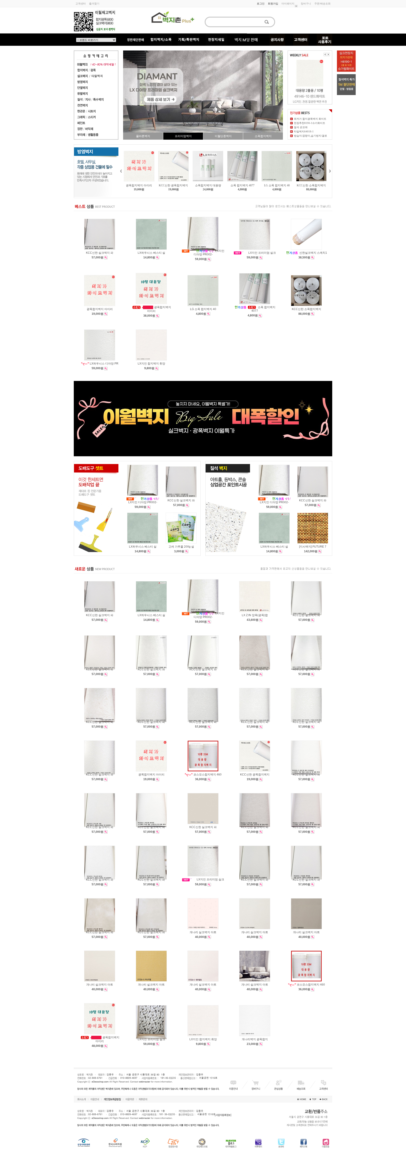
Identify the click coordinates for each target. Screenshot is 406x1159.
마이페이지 (287, 3)
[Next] (328, 54)
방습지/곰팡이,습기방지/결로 (310, 135)
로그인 (261, 3)
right (329, 171)
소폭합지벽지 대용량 (173, 185)
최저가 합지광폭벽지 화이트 (310, 118)
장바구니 (306, 3)
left (120, 171)
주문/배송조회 (322, 3)
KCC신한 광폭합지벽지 (139, 185)
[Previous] (325, 54)
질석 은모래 (301, 127)
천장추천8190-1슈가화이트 (309, 123)
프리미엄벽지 (183, 136)
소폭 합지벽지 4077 (208, 185)
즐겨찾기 (94, 3)
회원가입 (273, 3)
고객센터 (80, 3)
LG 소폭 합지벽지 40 (242, 185)
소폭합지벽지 (263, 136)
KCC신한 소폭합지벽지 (276, 185)
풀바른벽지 (143, 136)
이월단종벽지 (223, 136)
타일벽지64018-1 (304, 131)
